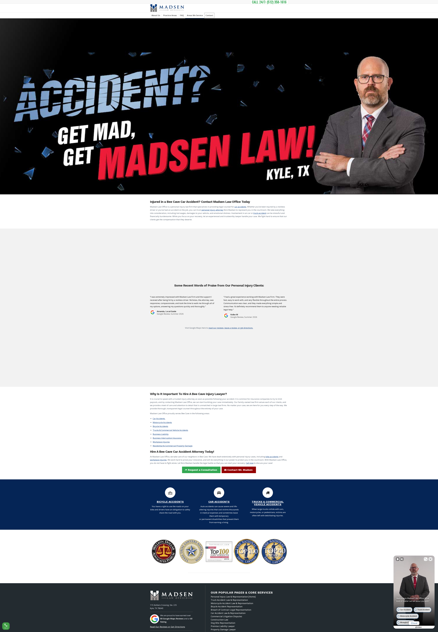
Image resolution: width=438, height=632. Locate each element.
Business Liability (161, 434)
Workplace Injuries (161, 442)
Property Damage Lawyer (223, 629)
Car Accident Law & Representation (228, 613)
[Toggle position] (426, 559)
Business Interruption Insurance (167, 438)
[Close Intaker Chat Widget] (430, 559)
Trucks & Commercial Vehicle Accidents (170, 430)
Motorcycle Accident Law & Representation (232, 603)
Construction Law (219, 619)
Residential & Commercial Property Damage (172, 445)
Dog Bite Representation (223, 623)
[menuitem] (156, 15)
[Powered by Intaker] (418, 627)
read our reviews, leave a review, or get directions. (231, 328)
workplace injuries (158, 460)
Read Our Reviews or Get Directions (167, 626)
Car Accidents (159, 418)
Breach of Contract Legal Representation (231, 609)
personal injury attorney (212, 210)
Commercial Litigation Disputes (226, 616)
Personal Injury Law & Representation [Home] (233, 596)
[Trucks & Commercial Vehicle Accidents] (267, 492)
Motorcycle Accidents (162, 422)
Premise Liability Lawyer (223, 626)
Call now (249, 463)
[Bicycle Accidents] (170, 492)
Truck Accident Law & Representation (229, 600)
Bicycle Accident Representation (226, 606)
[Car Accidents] (219, 492)
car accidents (240, 206)
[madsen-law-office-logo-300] (167, 8)
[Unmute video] (397, 559)
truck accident (259, 213)
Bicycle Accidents (160, 426)
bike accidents (272, 456)
